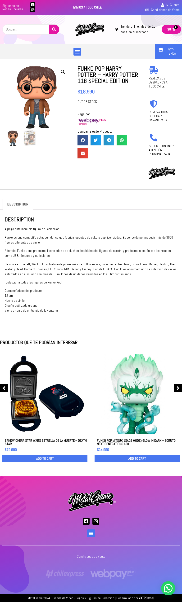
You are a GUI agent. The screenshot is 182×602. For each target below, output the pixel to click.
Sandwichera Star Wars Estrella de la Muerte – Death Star (46, 442)
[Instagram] (32, 9)
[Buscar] (54, 29)
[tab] (18, 204)
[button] (77, 52)
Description (17, 204)
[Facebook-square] (32, 4)
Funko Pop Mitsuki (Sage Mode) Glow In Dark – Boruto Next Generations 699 (136, 442)
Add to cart (45, 458)
